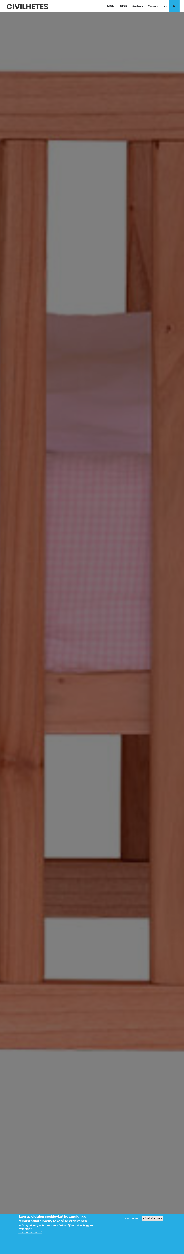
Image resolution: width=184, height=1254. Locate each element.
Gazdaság (137, 6)
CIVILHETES (27, 6)
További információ (30, 1232)
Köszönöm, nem (152, 1218)
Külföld (123, 6)
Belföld (110, 6)
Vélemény (153, 6)
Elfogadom (131, 1218)
